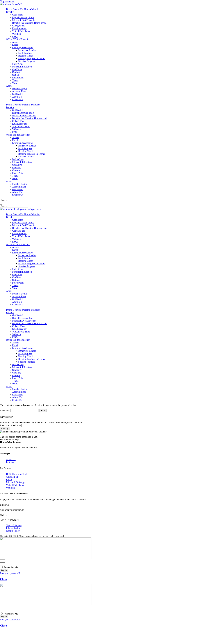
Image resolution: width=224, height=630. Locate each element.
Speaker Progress (26, 61)
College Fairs (18, 25)
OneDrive (17, 69)
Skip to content (7, 1)
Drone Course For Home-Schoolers (23, 9)
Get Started (17, 14)
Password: (5, 410)
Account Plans (19, 91)
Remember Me (10, 567)
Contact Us (17, 99)
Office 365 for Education (18, 39)
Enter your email (8, 425)
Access (15, 42)
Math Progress (25, 53)
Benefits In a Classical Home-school (29, 23)
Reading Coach (25, 55)
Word (15, 83)
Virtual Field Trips (21, 31)
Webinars (16, 34)
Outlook (16, 75)
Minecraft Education (22, 66)
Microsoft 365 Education (24, 20)
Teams (15, 80)
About (9, 85)
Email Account (19, 28)
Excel (15, 44)
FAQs (15, 36)
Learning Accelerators (22, 47)
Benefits (10, 12)
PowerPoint (17, 77)
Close (3, 579)
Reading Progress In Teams (31, 58)
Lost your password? (10, 573)
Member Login (19, 88)
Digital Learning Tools (23, 17)
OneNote (16, 72)
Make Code (17, 64)
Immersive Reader (27, 50)
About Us (17, 96)
